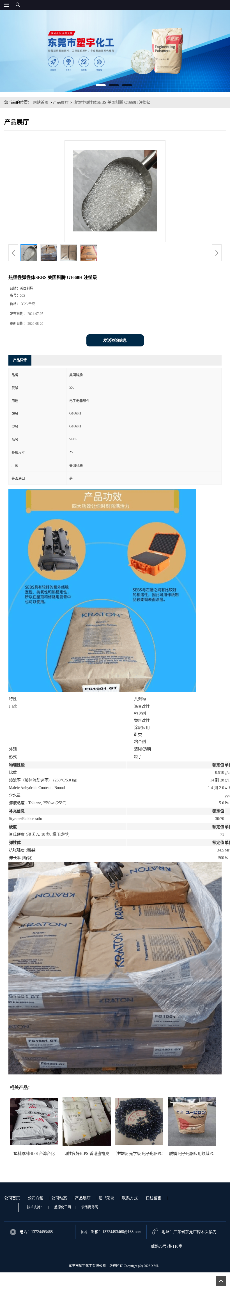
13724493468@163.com (121, 1232)
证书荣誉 (106, 1198)
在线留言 (153, 1198)
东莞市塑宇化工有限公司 (87, 1266)
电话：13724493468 (36, 1232)
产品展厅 (61, 102)
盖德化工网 (62, 1207)
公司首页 (12, 1198)
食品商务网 (89, 1207)
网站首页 (41, 102)
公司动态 (59, 1198)
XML (155, 1266)
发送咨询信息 (115, 340)
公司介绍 (35, 1198)
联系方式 (130, 1198)
